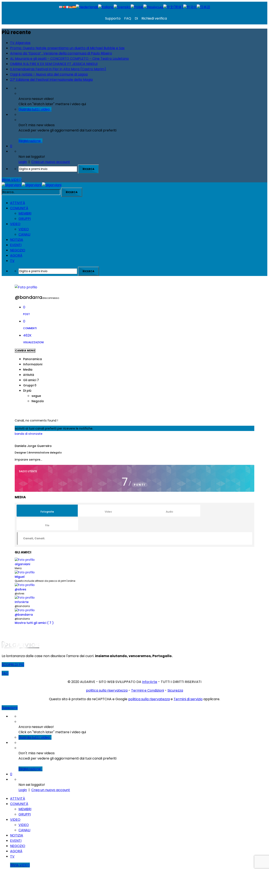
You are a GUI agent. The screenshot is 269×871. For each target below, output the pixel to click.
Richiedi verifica (154, 18)
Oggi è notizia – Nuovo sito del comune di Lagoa (49, 74)
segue (36, 396)
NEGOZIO (17, 250)
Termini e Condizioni (147, 690)
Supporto (113, 18)
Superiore (10, 707)
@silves (20, 589)
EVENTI (15, 245)
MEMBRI (24, 213)
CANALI (24, 234)
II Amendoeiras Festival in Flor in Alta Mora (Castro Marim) (58, 69)
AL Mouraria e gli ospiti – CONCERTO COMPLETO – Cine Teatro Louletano (69, 58)
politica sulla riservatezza (107, 690)
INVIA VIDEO (11, 179)
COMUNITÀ (19, 208)
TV (12, 260)
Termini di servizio (188, 699)
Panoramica (32, 359)
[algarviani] (31, 185)
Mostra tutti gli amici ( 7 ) (34, 623)
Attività (28, 375)
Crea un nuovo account (50, 161)
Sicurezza (175, 690)
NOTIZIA (16, 239)
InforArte (22, 602)
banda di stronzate (28, 434)
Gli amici (31, 380)
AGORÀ (16, 255)
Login (22, 161)
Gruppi (29, 385)
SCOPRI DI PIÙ (13, 664)
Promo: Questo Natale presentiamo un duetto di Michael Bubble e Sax (67, 48)
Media (27, 369)
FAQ (127, 18)
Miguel (20, 577)
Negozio (38, 401)
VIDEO (15, 223)
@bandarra (24, 614)
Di (136, 18)
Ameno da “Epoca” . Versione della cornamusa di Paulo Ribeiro (61, 53)
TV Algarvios (20, 42)
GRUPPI (24, 218)
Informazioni (32, 364)
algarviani (22, 564)
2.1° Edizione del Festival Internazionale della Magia (51, 79)
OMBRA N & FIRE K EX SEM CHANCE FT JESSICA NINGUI (54, 63)
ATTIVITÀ (17, 202)
